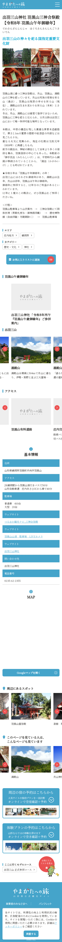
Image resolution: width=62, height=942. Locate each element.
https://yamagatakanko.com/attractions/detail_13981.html (30, 402)
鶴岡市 (25, 235)
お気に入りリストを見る (47, 862)
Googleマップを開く (28, 672)
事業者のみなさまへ (16, 903)
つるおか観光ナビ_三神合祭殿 (21, 521)
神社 (26, 247)
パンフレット (45, 903)
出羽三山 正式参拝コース (18, 869)
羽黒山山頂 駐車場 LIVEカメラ (23, 536)
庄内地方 (9, 235)
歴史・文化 (10, 247)
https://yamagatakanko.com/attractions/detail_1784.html (30, 341)
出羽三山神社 (11, 551)
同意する (31, 934)
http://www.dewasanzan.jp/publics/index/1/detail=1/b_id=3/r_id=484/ (30, 290)
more (14, 695)
